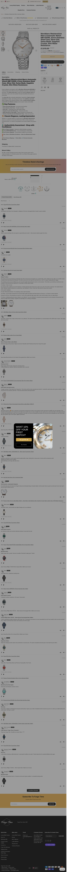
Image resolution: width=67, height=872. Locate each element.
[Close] (50, 425)
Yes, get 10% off (24, 439)
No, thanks (24, 444)
